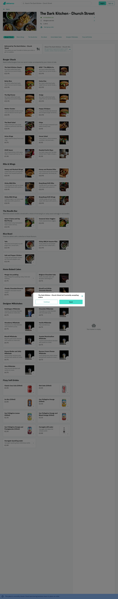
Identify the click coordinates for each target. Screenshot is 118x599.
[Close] (82, 296)
